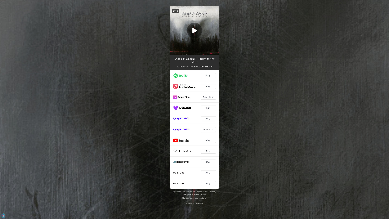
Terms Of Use (199, 194)
